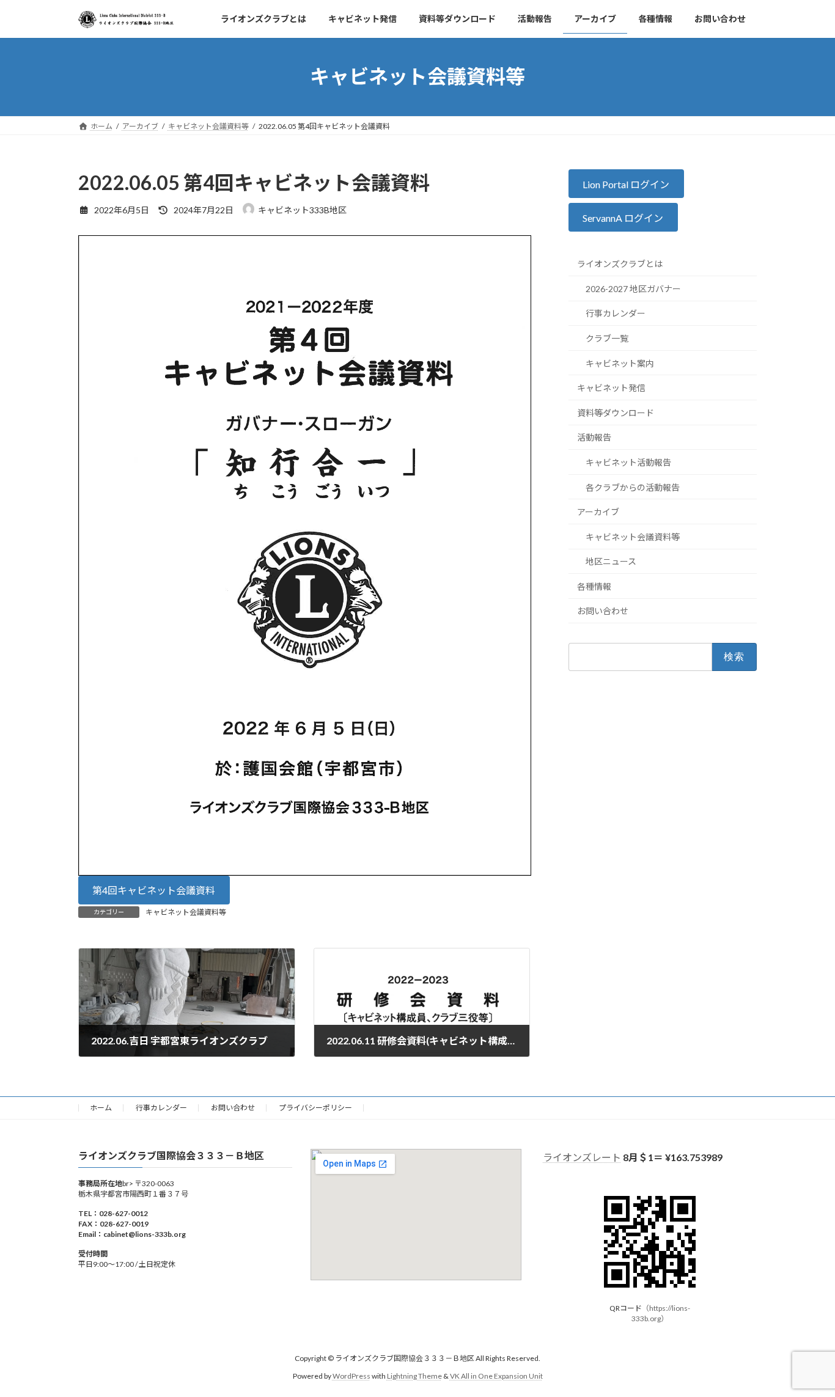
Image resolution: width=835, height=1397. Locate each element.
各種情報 (594, 586)
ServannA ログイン (623, 218)
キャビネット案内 (620, 363)
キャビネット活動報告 (628, 462)
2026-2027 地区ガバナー (633, 289)
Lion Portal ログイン (626, 183)
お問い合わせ (602, 611)
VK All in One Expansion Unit (496, 1375)
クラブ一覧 (607, 338)
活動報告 (594, 437)
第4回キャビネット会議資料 (153, 890)
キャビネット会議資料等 (185, 912)
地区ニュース (611, 561)
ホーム (101, 1107)
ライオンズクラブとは (620, 263)
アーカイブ (598, 512)
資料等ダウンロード (615, 412)
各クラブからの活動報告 (633, 487)
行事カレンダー (616, 313)
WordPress (351, 1375)
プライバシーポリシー (315, 1107)
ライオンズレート (582, 1157)
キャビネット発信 (611, 388)
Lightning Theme (414, 1375)
